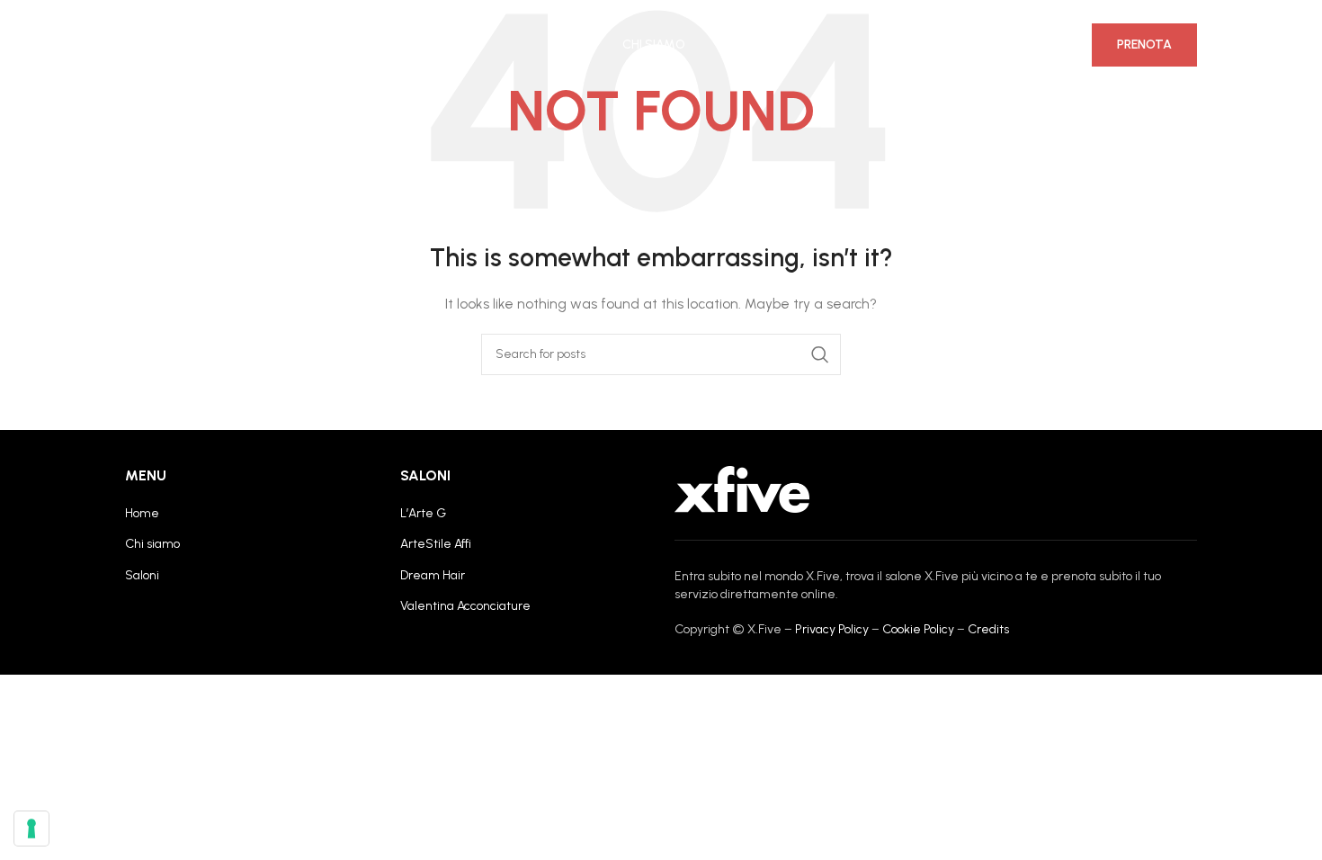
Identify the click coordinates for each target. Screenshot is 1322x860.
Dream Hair (432, 575)
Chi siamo (152, 543)
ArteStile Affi (435, 543)
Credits (988, 629)
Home (142, 513)
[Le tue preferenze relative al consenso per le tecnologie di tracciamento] (31, 828)
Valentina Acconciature (465, 606)
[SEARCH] (820, 354)
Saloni (142, 575)
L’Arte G (423, 513)
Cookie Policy (918, 629)
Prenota (1144, 44)
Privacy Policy (832, 629)
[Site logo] (192, 44)
